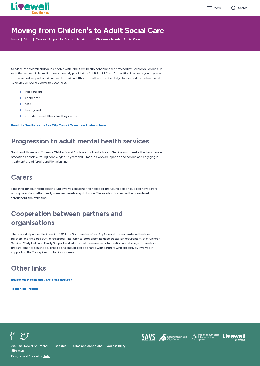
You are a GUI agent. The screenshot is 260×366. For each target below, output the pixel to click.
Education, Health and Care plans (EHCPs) (41, 279)
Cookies (60, 346)
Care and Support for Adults (54, 39)
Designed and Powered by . (30, 356)
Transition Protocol (25, 289)
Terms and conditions (86, 346)
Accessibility (116, 346)
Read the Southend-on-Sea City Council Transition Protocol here (58, 125)
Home (15, 39)
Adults (27, 39)
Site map (17, 350)
